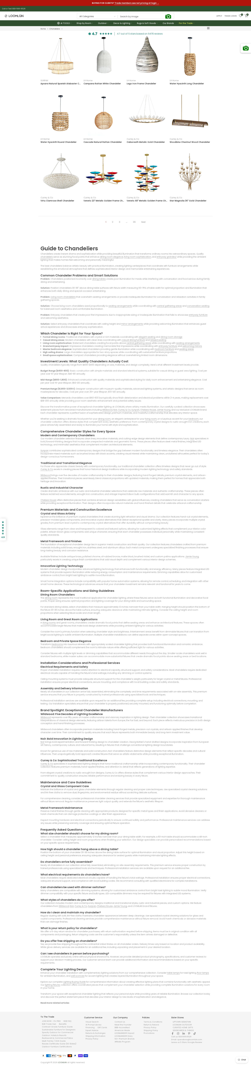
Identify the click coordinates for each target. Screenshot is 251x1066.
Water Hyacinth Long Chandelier (187, 83)
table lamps (173, 972)
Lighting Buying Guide (74, 981)
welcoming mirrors (192, 346)
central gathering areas (169, 305)
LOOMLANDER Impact (124, 1033)
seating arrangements (120, 305)
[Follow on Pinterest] (189, 1033)
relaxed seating (158, 340)
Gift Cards (102, 1027)
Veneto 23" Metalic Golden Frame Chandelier (104, 200)
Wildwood (107, 409)
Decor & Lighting (121, 23)
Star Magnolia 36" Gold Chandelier (188, 200)
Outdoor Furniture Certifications (57, 1046)
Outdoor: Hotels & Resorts (54, 1035)
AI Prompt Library (93, 1024)
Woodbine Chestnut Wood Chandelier (190, 142)
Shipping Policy (151, 1030)
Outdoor (102, 23)
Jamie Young (163, 409)
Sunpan (135, 409)
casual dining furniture (133, 340)
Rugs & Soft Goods (146, 23)
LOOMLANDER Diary (123, 1036)
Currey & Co (133, 139)
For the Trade (186, 23)
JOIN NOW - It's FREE (51, 1021)
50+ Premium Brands (125, 1039)
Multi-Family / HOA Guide (54, 1041)
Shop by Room (84, 23)
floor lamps (203, 972)
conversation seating (198, 305)
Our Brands (168, 23)
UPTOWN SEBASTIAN (182, 1022)
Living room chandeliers (63, 296)
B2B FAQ (67, 1021)
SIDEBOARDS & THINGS (183, 1030)
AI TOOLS (65, 23)
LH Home (88, 80)
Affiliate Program (122, 1041)
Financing (90, 1027)
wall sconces (77, 975)
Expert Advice (92, 1030)
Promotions (149, 1033)
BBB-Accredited (122, 1027)
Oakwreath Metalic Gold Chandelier (146, 142)
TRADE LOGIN (230, 16)
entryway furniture (198, 314)
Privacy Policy (92, 1039)
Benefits (63, 1024)
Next (143, 222)
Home (43, 29)
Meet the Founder (123, 1024)
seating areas (186, 349)
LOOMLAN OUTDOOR (182, 1024)
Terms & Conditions (153, 1022)
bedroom (194, 418)
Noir (115, 409)
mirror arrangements (132, 323)
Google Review (194, 1042)
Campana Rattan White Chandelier (102, 83)
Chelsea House (148, 409)
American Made (122, 1030)
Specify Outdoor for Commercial (57, 1032)
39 (134, 222)
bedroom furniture (164, 349)
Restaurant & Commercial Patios (57, 1038)
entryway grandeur (166, 256)
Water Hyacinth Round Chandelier (59, 142)
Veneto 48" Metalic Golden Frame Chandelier (147, 200)
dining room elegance (111, 256)
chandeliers (47, 256)
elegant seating (147, 337)
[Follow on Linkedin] (183, 1033)
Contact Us (120, 1022)
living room (151, 418)
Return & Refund (151, 1024)
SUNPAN (44, 80)
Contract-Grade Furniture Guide (57, 1027)
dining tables (99, 278)
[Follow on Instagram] (178, 1033)
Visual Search (92, 1022)
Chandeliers (55, 29)
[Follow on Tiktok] (194, 1033)
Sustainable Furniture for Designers (58, 1029)
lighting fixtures (52, 984)
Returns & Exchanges (95, 1033)
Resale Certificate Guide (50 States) (59, 1043)
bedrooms (57, 644)
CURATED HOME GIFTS (183, 1027)
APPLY (219, 16)
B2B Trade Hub (49, 1024)
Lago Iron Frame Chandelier (141, 83)
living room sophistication (137, 256)
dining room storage (171, 337)
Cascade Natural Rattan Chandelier (103, 142)
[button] (3, 529)
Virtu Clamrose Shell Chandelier (57, 200)
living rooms (49, 622)
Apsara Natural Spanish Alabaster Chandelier (61, 83)
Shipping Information (95, 1036)
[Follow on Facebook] (172, 1033)
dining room (104, 418)
